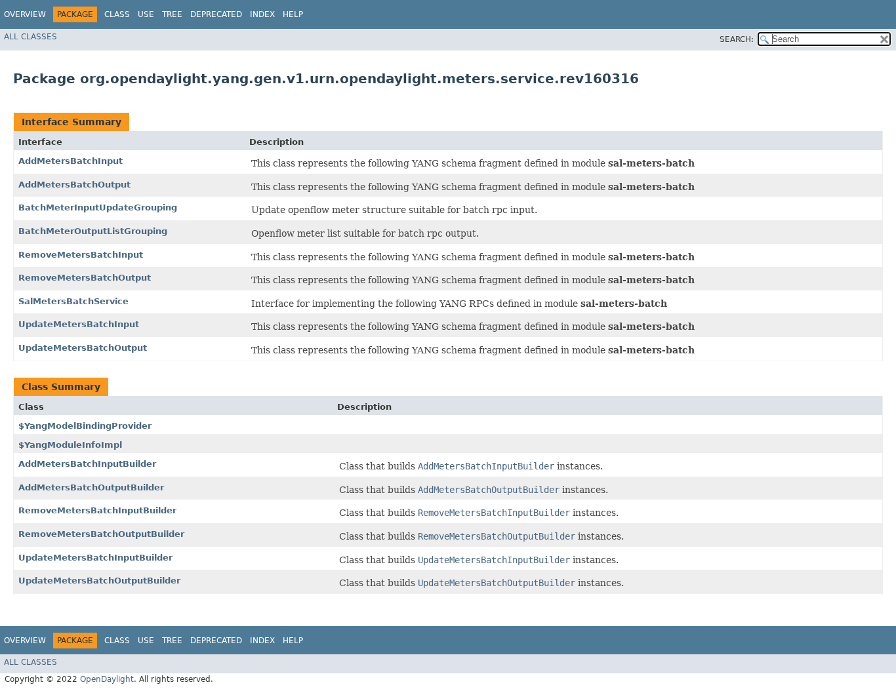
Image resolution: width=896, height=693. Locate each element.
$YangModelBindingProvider (85, 426)
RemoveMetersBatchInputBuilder (97, 510)
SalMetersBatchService (73, 301)
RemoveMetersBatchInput (80, 255)
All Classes (30, 36)
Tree (172, 14)
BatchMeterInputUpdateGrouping (97, 207)
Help (293, 14)
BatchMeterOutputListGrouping (92, 231)
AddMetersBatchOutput (74, 184)
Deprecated (216, 14)
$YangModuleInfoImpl (70, 445)
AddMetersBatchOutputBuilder (91, 487)
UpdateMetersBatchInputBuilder (95, 558)
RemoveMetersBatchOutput (84, 278)
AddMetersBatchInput (70, 161)
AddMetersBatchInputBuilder (87, 464)
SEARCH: (737, 39)
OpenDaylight (107, 679)
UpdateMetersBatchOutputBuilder (99, 580)
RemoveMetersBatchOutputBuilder (101, 534)
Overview (25, 14)
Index (262, 14)
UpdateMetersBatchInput (78, 324)
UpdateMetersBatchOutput (82, 348)
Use (146, 14)
